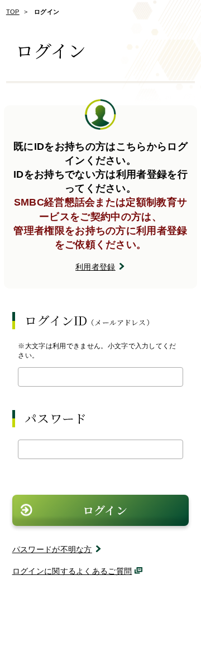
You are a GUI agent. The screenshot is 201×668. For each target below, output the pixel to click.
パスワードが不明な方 (52, 549)
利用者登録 (95, 266)
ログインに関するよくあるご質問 (72, 571)
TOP (13, 11)
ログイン (105, 510)
